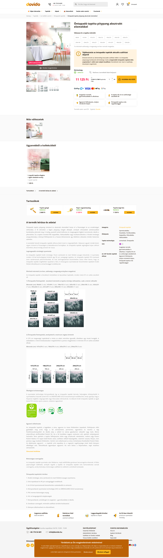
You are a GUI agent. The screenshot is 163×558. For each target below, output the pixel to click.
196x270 (108, 37)
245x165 (117, 37)
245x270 (125, 37)
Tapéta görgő (44, 208)
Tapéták (35, 16)
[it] (132, 545)
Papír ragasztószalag (83, 208)
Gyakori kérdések (115, 533)
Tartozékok (30, 191)
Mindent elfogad (103, 552)
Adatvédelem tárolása (90, 533)
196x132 (100, 37)
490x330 (119, 42)
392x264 (102, 42)
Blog (111, 535)
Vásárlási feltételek (89, 531)
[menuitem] (34, 11)
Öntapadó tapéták (59, 16)
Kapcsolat (113, 538)
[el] (135, 545)
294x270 (86, 42)
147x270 (92, 37)
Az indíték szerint (46, 16)
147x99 (84, 37)
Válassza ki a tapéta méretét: (85, 33)
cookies (51, 548)
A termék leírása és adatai (47, 191)
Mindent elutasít (88, 552)
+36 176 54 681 (35, 532)
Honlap (28, 16)
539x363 (127, 42)
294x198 (78, 42)
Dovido (98, 109)
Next (67, 46)
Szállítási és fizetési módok (91, 535)
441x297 (110, 42)
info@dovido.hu (55, 532)
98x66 (77, 37)
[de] (130, 545)
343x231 (94, 42)
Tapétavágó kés (118, 208)
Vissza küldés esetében (90, 538)
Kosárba (55, 212)
